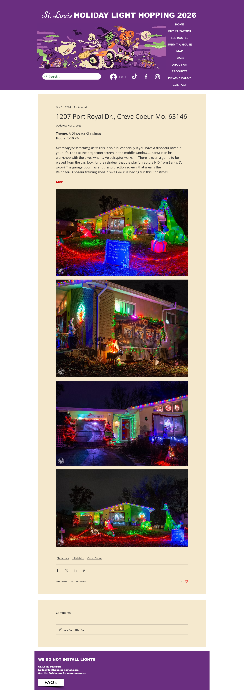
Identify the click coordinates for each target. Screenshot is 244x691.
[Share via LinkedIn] (75, 570)
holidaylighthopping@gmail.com (58, 670)
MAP (179, 51)
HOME (179, 24)
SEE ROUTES (179, 38)
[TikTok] (134, 76)
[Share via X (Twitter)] (66, 570)
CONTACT (179, 84)
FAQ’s (180, 57)
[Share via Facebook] (57, 570)
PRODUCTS (179, 71)
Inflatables (78, 558)
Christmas (63, 558)
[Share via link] (84, 570)
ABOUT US (179, 64)
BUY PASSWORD (179, 31)
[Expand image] (122, 232)
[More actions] (186, 107)
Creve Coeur (94, 558)
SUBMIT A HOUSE (179, 44)
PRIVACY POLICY (179, 78)
